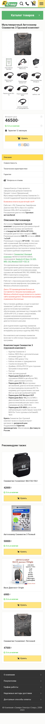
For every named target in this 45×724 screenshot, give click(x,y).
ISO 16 (26, 262)
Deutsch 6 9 (20, 259)
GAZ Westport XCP (15, 262)
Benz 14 (29, 259)
